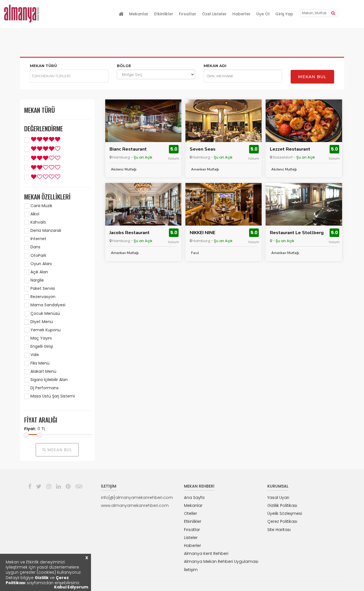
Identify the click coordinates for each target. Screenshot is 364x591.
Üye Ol (263, 14)
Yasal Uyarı (278, 497)
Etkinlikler (163, 14)
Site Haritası (279, 529)
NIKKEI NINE (202, 233)
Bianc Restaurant (128, 149)
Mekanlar (138, 14)
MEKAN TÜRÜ (43, 65)
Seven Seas (203, 149)
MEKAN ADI (215, 65)
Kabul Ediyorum (71, 587)
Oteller (190, 513)
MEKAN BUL (312, 76)
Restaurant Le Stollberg (297, 233)
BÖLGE (124, 65)
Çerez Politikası (282, 521)
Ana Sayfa (194, 497)
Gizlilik (42, 577)
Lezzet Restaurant (290, 149)
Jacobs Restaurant (129, 233)
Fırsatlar (187, 14)
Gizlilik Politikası (282, 505)
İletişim (191, 570)
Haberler (241, 14)
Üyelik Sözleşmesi (284, 513)
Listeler (191, 537)
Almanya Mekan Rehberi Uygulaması (221, 561)
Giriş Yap (284, 14)
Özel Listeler (214, 14)
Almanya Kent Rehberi (206, 553)
